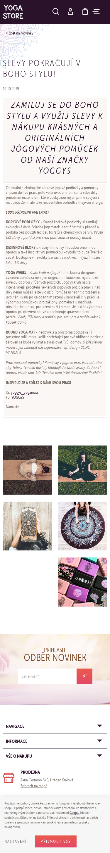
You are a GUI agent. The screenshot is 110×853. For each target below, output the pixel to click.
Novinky (27, 33)
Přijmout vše (56, 841)
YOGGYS (17, 397)
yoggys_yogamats (24, 392)
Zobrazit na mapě (34, 785)
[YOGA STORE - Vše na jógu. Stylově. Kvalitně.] (13, 12)
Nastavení (15, 841)
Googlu (74, 812)
